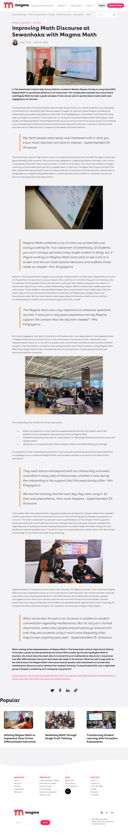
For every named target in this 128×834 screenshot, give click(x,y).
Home (16, 780)
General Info (69, 780)
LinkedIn (93, 789)
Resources (18, 792)
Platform (17, 786)
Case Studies (19, 789)
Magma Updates (21, 22)
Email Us (93, 780)
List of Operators (71, 786)
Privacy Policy (70, 783)
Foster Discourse (46, 786)
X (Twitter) (94, 795)
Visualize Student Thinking (49, 780)
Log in (102, 5)
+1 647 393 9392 (96, 786)
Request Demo (115, 5)
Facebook (94, 792)
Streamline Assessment (48, 792)
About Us (17, 783)
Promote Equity (45, 789)
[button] (42, 6)
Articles (37, 22)
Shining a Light (45, 795)
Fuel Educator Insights (48, 783)
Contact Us (94, 783)
